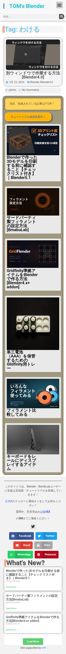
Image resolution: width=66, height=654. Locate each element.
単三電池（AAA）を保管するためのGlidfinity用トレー (21, 360)
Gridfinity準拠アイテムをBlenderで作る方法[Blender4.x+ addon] (22, 278)
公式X (8, 501)
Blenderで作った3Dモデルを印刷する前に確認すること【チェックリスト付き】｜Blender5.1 (22, 167)
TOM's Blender (27, 6)
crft (44, 647)
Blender (34, 82)
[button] (59, 5)
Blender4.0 (46, 82)
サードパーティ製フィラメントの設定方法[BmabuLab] (21, 223)
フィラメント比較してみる (21, 412)
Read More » (11, 587)
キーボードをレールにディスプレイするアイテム (21, 462)
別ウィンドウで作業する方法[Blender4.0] (33, 75)
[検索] (61, 16)
